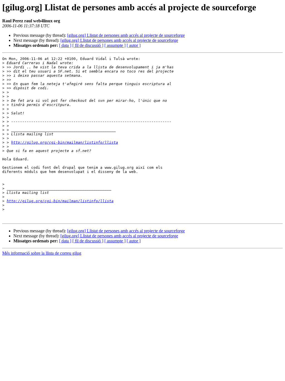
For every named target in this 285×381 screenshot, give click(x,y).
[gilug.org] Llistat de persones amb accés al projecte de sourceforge (126, 35)
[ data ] (65, 45)
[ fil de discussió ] (87, 45)
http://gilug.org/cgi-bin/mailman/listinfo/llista (64, 142)
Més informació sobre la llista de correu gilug (41, 253)
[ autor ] (134, 45)
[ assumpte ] (115, 45)
